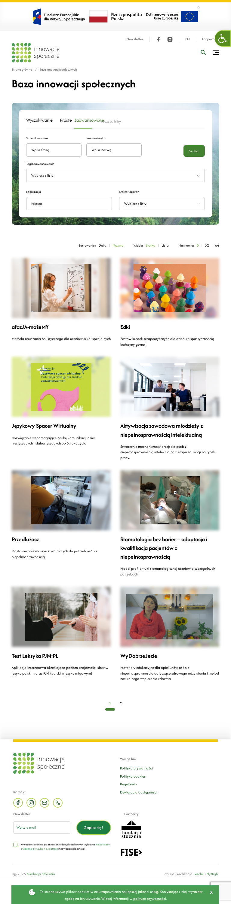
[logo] (35, 52)
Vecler (199, 873)
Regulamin (128, 784)
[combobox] (162, 204)
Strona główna (22, 69)
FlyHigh (212, 873)
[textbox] (159, 204)
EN (187, 39)
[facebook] (159, 39)
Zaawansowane (83, 120)
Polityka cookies (133, 776)
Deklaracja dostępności (138, 792)
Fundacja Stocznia (41, 873)
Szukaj (194, 150)
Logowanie (210, 39)
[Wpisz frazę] (203, 52)
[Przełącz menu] (216, 52)
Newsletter (134, 39)
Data (102, 245)
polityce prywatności (149, 898)
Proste (63, 120)
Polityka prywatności (136, 768)
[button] (223, 38)
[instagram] (170, 39)
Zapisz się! (93, 827)
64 (217, 245)
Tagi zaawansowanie (40, 164)
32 (207, 245)
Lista (165, 245)
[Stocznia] (131, 828)
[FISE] (131, 851)
